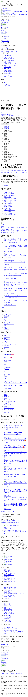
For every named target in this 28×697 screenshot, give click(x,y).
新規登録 (6, 36)
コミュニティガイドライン (11, 588)
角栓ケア (6, 317)
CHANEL (6, 347)
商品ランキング (8, 610)
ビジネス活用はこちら (10, 596)
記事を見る (4, 307)
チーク (5, 411)
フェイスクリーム (9, 399)
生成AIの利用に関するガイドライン (14, 593)
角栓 (5, 325)
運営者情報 (7, 570)
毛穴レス (6, 329)
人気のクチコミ (8, 607)
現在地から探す (4, 124)
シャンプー (7, 403)
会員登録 (3, 644)
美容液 (5, 395)
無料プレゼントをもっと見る (9, 511)
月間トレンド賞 (8, 76)
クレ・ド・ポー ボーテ (10, 344)
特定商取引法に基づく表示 (11, 628)
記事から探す (7, 70)
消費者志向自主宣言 (9, 581)
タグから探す (7, 67)
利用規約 (6, 576)
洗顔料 (5, 406)
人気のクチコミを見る (10, 63)
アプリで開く (4, 8)
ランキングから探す (9, 60)
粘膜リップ (7, 319)
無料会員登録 (18, 673)
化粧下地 (6, 412)
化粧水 (5, 398)
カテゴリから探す (9, 57)
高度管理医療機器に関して (11, 630)
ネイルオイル (7, 314)
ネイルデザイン (8, 73)
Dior (5, 338)
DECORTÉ (7, 339)
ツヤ (5, 320)
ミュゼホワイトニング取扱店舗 (12, 530)
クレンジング (7, 404)
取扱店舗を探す (8, 71)
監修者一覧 (7, 604)
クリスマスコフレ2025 (10, 215)
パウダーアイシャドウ (10, 401)
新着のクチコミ (8, 609)
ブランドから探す (9, 58)
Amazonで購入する (22, 170)
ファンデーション (9, 408)
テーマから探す (8, 68)
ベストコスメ (7, 75)
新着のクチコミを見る (10, 65)
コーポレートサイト (9, 573)
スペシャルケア (8, 396)
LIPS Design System (9, 595)
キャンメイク (7, 335)
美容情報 (6, 618)
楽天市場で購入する (6, 172)
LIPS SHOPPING (8, 55)
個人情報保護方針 (9, 575)
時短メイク (7, 322)
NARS (5, 348)
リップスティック (9, 324)
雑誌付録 (6, 316)
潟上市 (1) (6, 128)
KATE (5, 342)
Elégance (6, 341)
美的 (5, 327)
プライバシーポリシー (10, 578)
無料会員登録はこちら (12, 51)
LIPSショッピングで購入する (9, 170)
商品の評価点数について (10, 587)
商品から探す (7, 62)
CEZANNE (7, 337)
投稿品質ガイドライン (10, 592)
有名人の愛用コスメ (9, 210)
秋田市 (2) (6, 127)
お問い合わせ (7, 85)
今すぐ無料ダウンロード (7, 673)
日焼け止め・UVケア (10, 409)
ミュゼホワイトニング (10, 528)
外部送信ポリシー (9, 579)
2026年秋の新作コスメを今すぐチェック (12, 231)
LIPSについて (7, 84)
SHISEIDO (6, 345)
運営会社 (6, 82)
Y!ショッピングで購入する (19, 172)
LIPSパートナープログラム (11, 590)
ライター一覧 (7, 605)
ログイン (6, 38)
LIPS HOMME (7, 622)
